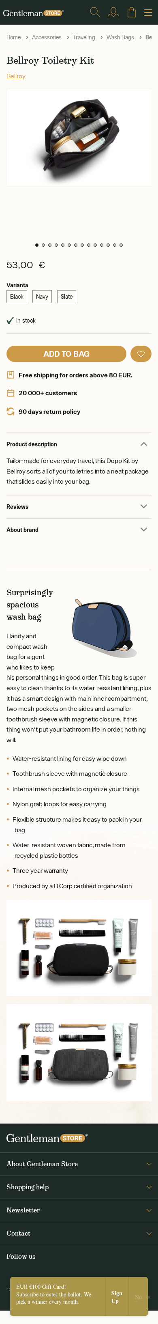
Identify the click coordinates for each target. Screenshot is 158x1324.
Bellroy (16, 76)
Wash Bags (120, 37)
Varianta (17, 285)
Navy (42, 296)
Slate (67, 296)
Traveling (84, 37)
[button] (36, 245)
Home (13, 37)
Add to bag (66, 353)
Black (16, 296)
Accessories (47, 37)
